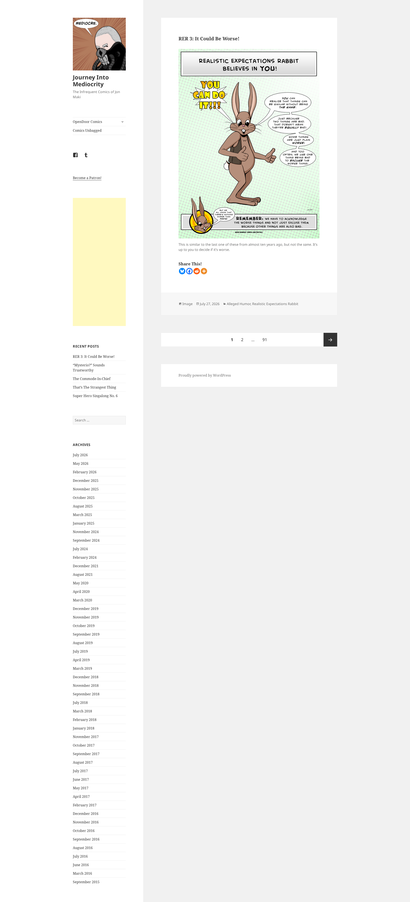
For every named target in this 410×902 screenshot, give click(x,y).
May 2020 (80, 583)
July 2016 (80, 856)
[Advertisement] (99, 262)
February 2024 (85, 557)
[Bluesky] (182, 271)
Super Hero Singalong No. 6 (95, 395)
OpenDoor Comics (87, 121)
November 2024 (86, 531)
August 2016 (83, 847)
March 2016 (82, 873)
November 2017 (86, 736)
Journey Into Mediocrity (91, 80)
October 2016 (84, 830)
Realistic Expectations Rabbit (275, 303)
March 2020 (82, 600)
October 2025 (84, 497)
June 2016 (81, 865)
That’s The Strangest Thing (94, 387)
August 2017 (83, 762)
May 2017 (80, 788)
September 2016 (86, 839)
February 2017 (85, 805)
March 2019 (82, 668)
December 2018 (85, 677)
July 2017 (80, 771)
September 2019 (86, 634)
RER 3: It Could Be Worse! (93, 356)
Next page (330, 339)
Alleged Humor (238, 303)
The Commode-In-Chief (91, 378)
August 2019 (83, 642)
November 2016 (86, 822)
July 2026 (80, 455)
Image (187, 303)
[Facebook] (189, 271)
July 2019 (80, 651)
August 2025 (83, 506)
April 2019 (81, 660)
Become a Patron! (87, 177)
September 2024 (86, 540)
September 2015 (86, 882)
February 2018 (85, 719)
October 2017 (84, 745)
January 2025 (83, 523)
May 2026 (80, 463)
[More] (204, 271)
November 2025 (86, 489)
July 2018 (80, 702)
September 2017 (86, 753)
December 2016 (85, 813)
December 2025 (85, 480)
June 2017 (81, 779)
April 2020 (81, 591)
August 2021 (83, 574)
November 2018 (86, 685)
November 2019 (86, 617)
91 (266, 339)
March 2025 (82, 514)
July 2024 (80, 549)
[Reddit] (196, 271)
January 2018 (83, 728)
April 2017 (81, 796)
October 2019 (84, 625)
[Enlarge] (314, 54)
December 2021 (85, 566)
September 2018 (86, 694)
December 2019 (85, 608)
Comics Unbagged (87, 130)
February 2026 (85, 472)
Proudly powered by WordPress (205, 375)
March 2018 (82, 711)
